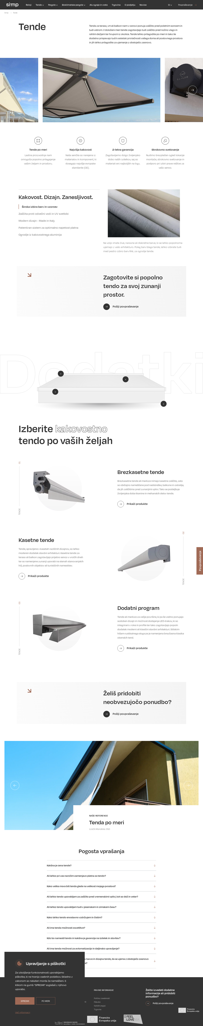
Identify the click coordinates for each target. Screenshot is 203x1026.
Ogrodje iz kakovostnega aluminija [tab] (40, 234)
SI (169, 4)
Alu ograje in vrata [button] (99, 4)
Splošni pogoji (100, 1005)
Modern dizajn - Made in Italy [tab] (37, 220)
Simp (6, 13)
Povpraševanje (185, 4)
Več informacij (22, 1012)
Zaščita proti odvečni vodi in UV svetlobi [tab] (44, 213)
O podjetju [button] (130, 4)
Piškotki (97, 1002)
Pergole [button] (52, 4)
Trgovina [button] (116, 4)
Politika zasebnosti (102, 998)
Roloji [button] (29, 4)
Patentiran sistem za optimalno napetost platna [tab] (48, 227)
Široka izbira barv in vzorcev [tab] (40, 206)
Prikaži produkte (137, 503)
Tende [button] (39, 4)
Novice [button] (143, 4)
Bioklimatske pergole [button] (73, 4)
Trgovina (97, 1009)
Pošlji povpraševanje (125, 306)
